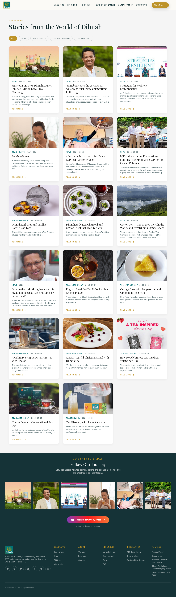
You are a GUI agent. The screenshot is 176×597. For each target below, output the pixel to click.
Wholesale (58, 564)
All (13, 38)
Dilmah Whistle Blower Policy (161, 573)
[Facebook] (7, 568)
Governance (157, 556)
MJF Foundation (134, 552)
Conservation (133, 556)
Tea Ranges (59, 552)
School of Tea (109, 552)
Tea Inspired (108, 556)
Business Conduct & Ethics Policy (160, 561)
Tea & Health (39, 38)
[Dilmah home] (27, 550)
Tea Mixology (84, 38)
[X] (21, 568)
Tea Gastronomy (61, 38)
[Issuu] (48, 568)
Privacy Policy (158, 552)
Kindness (82, 556)
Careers (81, 560)
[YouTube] (34, 568)
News (23, 38)
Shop (56, 556)
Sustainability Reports (136, 560)
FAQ (104, 564)
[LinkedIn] (27, 568)
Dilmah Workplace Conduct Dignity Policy (161, 567)
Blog (105, 560)
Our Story (82, 552)
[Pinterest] (41, 568)
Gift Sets (57, 560)
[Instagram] (14, 568)
